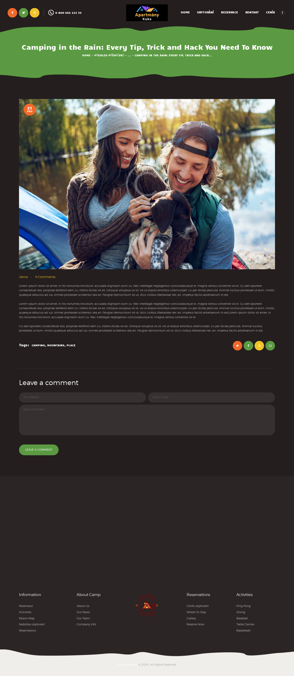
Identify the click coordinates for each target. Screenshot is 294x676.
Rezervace (26, 606)
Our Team (83, 618)
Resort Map (26, 618)
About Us (83, 606)
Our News (83, 612)
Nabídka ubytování (32, 624)
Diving (240, 612)
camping (38, 345)
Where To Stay (196, 612)
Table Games (245, 624)
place (71, 345)
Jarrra (24, 277)
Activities (25, 612)
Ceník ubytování (198, 606)
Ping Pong (243, 606)
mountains (55, 345)
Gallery (191, 618)
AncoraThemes (127, 664)
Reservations (27, 630)
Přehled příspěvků (109, 55)
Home (86, 55)
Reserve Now (195, 624)
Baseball (242, 618)
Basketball (243, 630)
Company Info (86, 624)
